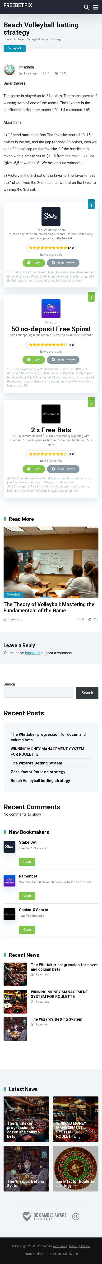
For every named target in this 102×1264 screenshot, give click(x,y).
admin (29, 67)
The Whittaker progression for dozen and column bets (48, 737)
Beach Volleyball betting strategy (40, 780)
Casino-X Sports (33, 910)
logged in (32, 653)
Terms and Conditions (63, 1253)
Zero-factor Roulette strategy (38, 772)
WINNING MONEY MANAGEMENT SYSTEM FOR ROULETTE (47, 752)
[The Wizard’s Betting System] (15, 1039)
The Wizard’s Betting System (36, 763)
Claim (36, 263)
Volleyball (14, 48)
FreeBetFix (18, 5)
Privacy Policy (33, 1253)
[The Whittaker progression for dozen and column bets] (15, 985)
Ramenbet (28, 876)
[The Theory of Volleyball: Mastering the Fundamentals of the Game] (51, 562)
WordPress (60, 1246)
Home (7, 39)
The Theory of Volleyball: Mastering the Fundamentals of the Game (49, 607)
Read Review (65, 263)
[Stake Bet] (51, 224)
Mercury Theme (79, 1246)
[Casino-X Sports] (51, 422)
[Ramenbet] (51, 317)
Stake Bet (28, 842)
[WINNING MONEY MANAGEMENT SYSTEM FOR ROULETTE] (15, 1012)
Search (9, 684)
